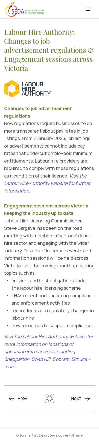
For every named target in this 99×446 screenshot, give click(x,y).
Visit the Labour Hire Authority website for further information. (47, 183)
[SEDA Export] (24, 9)
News (49, 398)
